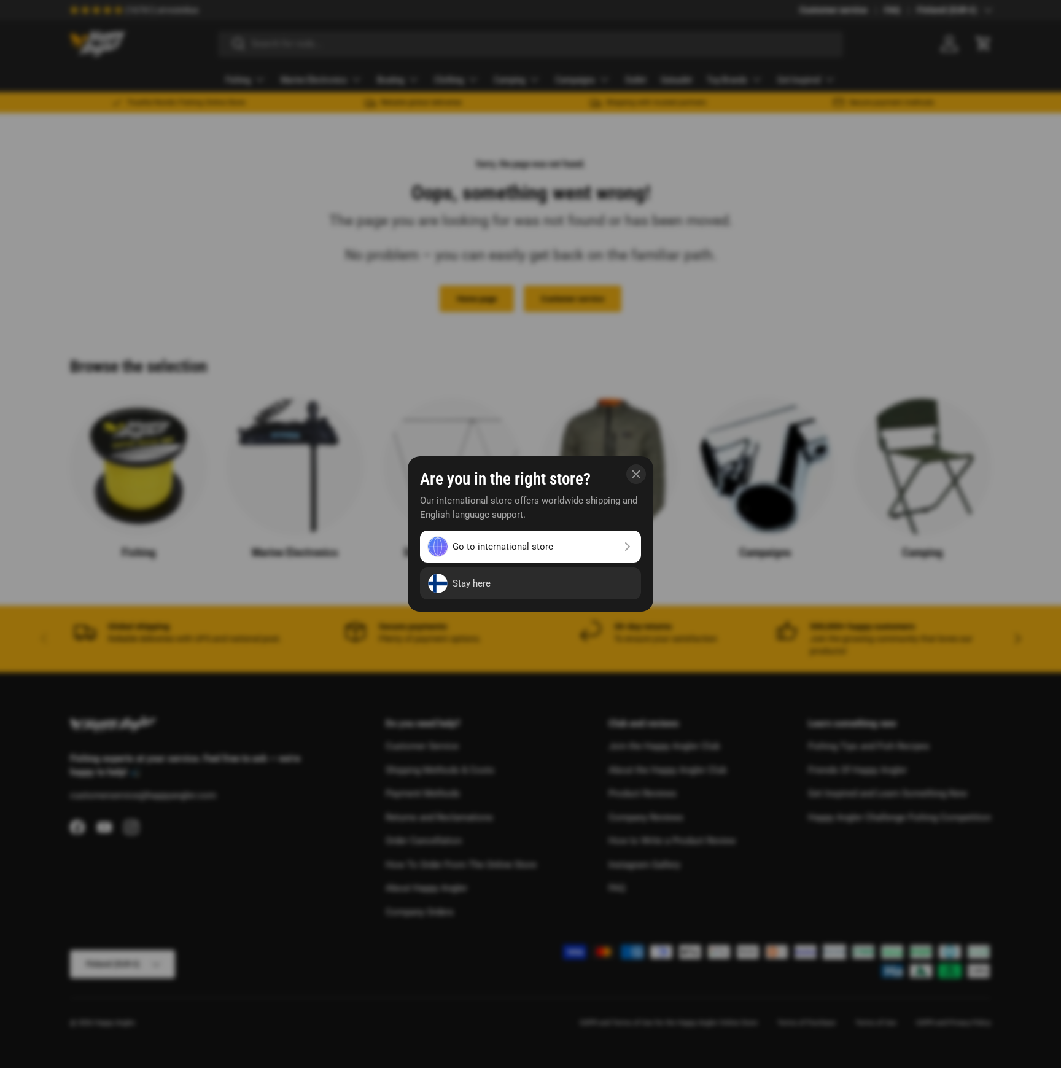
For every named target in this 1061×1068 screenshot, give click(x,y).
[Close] (636, 474)
